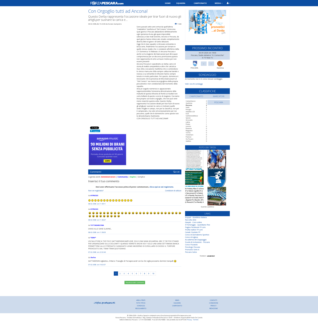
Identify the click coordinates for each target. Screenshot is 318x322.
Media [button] (218, 3)
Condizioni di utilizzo (173, 190)
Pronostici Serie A (192, 249)
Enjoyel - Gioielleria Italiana (196, 217)
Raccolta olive (190, 220)
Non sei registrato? (95, 190)
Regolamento (140, 308)
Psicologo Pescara (192, 247)
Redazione (213, 308)
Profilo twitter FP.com (194, 230)
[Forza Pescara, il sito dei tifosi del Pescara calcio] (122, 3)
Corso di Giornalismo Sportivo (197, 235)
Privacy (213, 306)
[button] (228, 3)
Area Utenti (140, 300)
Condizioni (213, 303)
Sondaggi (141, 306)
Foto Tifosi (140, 303)
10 (153, 273)
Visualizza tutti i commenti (135, 282)
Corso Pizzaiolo (191, 244)
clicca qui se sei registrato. (161, 187)
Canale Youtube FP (192, 232)
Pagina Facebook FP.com (195, 227)
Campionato (200, 3)
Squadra (180, 3)
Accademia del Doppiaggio (196, 239)
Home (168, 3)
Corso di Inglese (191, 237)
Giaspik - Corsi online (193, 222)
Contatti (213, 300)
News (177, 300)
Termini (195, 320)
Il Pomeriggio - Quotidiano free (197, 225)
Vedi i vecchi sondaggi (194, 84)
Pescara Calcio (191, 252)
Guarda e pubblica (207, 207)
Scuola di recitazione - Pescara (197, 242)
